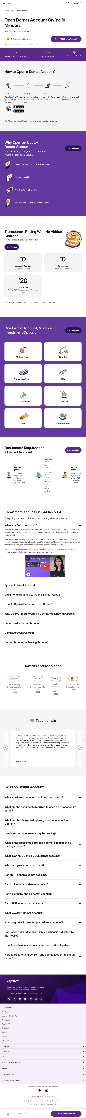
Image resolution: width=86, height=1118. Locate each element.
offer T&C (39, 44)
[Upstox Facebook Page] (9, 999)
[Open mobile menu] (81, 3)
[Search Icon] (70, 3)
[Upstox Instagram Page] (36, 999)
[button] (43, 525)
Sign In (75, 3)
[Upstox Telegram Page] (20, 999)
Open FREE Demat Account (66, 39)
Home (6, 11)
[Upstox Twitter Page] (15, 999)
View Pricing (12, 247)
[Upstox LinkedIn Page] (25, 999)
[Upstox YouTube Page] (31, 999)
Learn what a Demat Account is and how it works (32, 552)
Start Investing (73, 148)
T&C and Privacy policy (28, 44)
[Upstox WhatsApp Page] (41, 999)
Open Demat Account (66, 1114)
